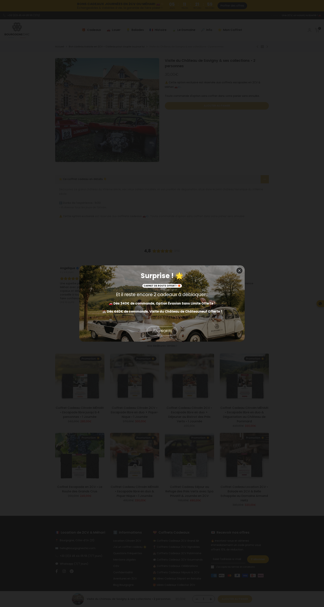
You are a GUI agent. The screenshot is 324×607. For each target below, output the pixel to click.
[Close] (239, 271)
